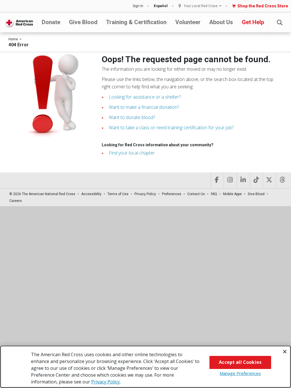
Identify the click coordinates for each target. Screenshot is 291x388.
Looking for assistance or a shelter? (145, 97)
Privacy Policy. (105, 382)
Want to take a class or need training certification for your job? (171, 127)
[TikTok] (256, 180)
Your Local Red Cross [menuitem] (201, 6)
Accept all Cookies (240, 362)
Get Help (253, 22)
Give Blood (83, 22)
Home (13, 39)
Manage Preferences (240, 373)
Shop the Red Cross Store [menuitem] (262, 6)
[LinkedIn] (243, 180)
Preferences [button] (171, 194)
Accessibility (91, 194)
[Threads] (282, 180)
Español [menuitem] (161, 6)
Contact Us (196, 194)
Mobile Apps (232, 194)
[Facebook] (217, 180)
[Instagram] (230, 180)
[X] (269, 180)
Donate (51, 22)
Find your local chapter (132, 153)
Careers (15, 201)
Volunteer (188, 22)
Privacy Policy (145, 194)
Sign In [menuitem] (138, 6)
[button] (279, 22)
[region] (145, 366)
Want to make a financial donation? (144, 107)
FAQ (214, 194)
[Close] (284, 351)
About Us (221, 22)
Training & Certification (136, 22)
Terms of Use (117, 194)
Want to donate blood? (132, 117)
